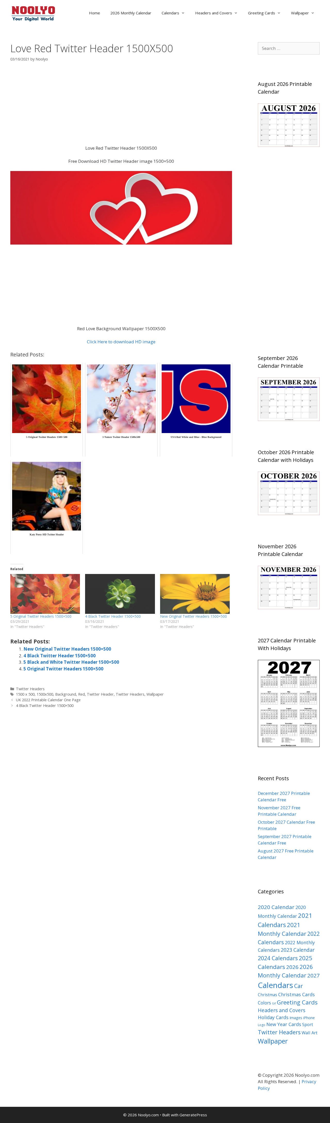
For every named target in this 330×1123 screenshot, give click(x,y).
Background (65, 694)
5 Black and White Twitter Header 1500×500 (71, 662)
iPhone (309, 1017)
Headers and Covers (213, 12)
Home (94, 12)
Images (296, 1017)
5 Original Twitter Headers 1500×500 (40, 616)
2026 (292, 967)
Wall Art (309, 1033)
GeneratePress (193, 1114)
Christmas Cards (296, 994)
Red (81, 694)
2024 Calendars (278, 958)
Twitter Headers (30, 688)
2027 (313, 975)
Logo (261, 1025)
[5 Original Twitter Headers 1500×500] (45, 594)
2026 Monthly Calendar (130, 12)
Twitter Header (100, 694)
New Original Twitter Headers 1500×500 (193, 616)
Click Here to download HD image (121, 342)
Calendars (170, 12)
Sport (307, 1024)
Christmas (267, 995)
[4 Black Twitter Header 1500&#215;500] (120, 594)
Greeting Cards (261, 12)
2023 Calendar (298, 949)
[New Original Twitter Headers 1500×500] (195, 594)
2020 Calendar (276, 907)
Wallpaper (300, 12)
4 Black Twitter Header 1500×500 (113, 616)
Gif (274, 1003)
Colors (264, 1003)
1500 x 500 (25, 694)
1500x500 (45, 694)
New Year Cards (283, 1024)
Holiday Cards (273, 1017)
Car (298, 986)
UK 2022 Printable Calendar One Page (48, 699)
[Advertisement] (121, 107)
